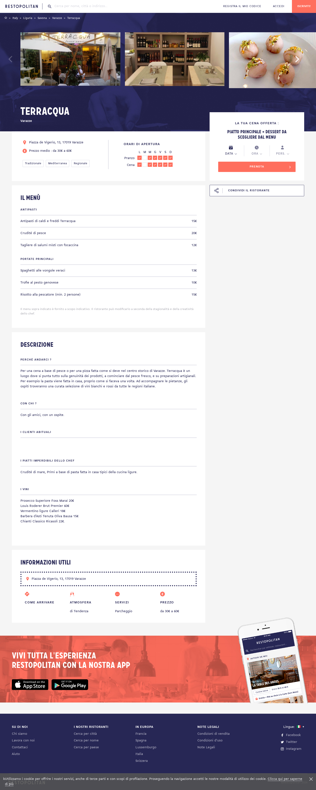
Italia (139, 754)
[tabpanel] (70, 61)
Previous (20, 61)
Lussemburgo (145, 747)
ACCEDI (278, 6)
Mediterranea (57, 163)
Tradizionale (33, 163)
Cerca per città (85, 734)
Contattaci (20, 747)
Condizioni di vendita (213, 734)
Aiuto (16, 754)
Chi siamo (19, 734)
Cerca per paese (86, 747)
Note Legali (206, 747)
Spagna (140, 740)
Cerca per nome (86, 740)
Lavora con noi (23, 740)
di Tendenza (79, 611)
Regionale (80, 163)
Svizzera (141, 761)
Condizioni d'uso (209, 740)
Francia (140, 734)
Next (303, 61)
